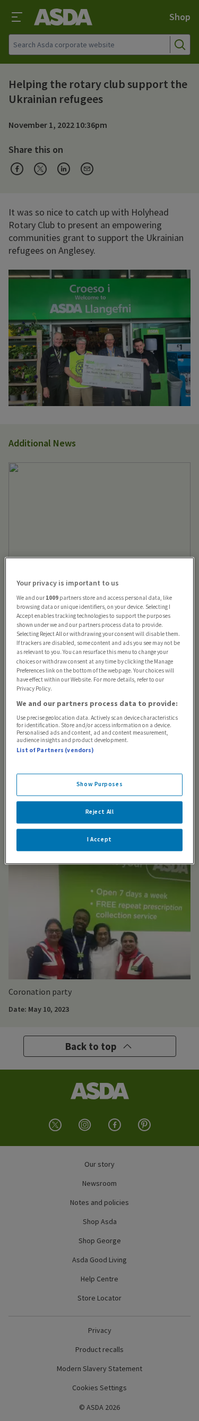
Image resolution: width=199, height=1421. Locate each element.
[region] (99, 710)
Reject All (99, 811)
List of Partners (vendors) (55, 750)
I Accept (99, 839)
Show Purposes (99, 784)
